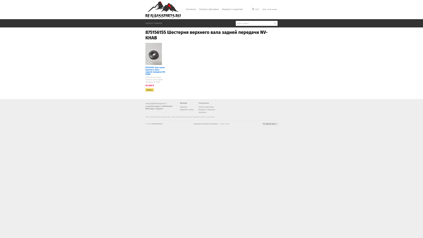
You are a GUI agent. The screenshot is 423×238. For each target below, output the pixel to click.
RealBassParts (157, 124)
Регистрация (272, 9)
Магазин (183, 103)
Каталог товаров (154, 23)
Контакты (191, 9)
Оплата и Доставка (209, 9)
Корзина (183, 107)
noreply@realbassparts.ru (155, 103)
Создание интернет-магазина (205, 124)
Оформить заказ (187, 110)
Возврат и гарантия (232, 9)
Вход (264, 9)
